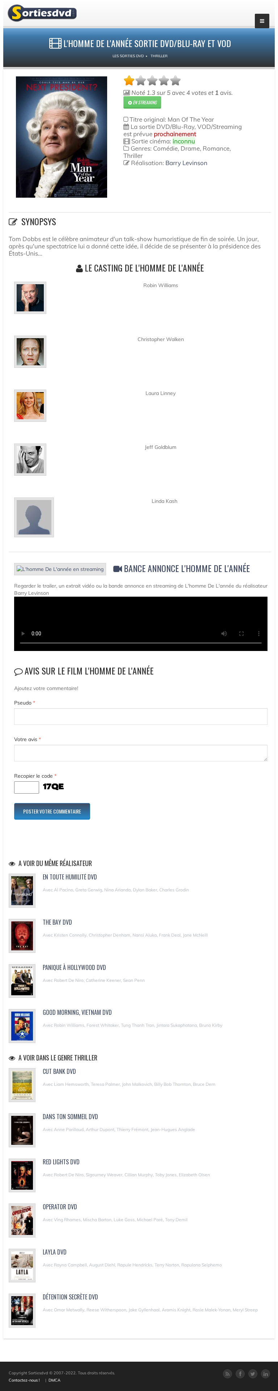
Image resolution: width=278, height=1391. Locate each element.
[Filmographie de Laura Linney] (30, 408)
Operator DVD (60, 1206)
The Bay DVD (57, 922)
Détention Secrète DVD (70, 1297)
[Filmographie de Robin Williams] (30, 301)
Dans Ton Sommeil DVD (70, 1116)
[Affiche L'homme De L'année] (61, 137)
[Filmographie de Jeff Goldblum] (30, 462)
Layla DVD (55, 1252)
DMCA (54, 1380)
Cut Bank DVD (59, 1071)
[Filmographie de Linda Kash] (34, 520)
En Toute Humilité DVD (70, 877)
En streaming (144, 102)
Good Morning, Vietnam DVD (77, 1012)
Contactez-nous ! (24, 1380)
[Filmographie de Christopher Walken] (30, 355)
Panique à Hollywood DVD (74, 967)
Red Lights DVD (61, 1161)
